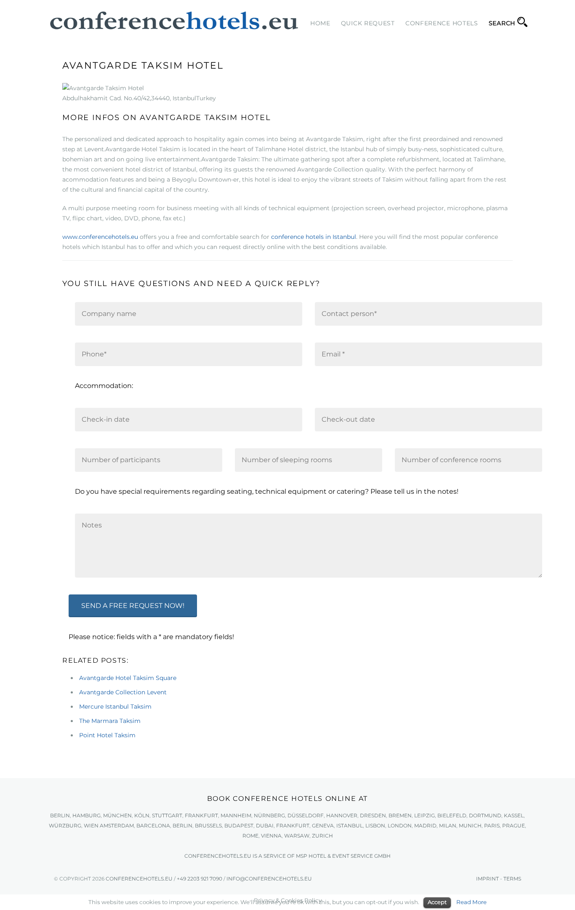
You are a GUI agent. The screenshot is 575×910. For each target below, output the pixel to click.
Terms (512, 878)
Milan (447, 825)
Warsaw (296, 835)
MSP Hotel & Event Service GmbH (343, 856)
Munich (470, 825)
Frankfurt (201, 815)
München (117, 815)
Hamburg (86, 815)
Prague (513, 825)
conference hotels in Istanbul (313, 237)
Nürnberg (269, 815)
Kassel (514, 815)
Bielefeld (451, 815)
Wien (91, 825)
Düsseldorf (306, 815)
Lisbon (375, 825)
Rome (250, 835)
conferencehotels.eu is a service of (240, 856)
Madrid (425, 825)
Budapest (238, 825)
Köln (141, 815)
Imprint (487, 878)
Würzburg (65, 825)
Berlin (60, 815)
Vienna (271, 835)
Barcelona (153, 825)
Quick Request (368, 23)
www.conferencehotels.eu (100, 237)
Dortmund (485, 815)
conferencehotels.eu (138, 878)
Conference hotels (441, 23)
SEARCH (502, 23)
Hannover (341, 815)
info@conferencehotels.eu (269, 878)
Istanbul (349, 825)
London (400, 825)
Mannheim (236, 815)
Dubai (265, 825)
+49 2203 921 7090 (199, 878)
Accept (437, 902)
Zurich (322, 835)
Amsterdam (117, 825)
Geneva (323, 825)
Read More (471, 902)
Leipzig (424, 815)
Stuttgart (167, 815)
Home (320, 23)
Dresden (373, 815)
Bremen (400, 815)
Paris (492, 825)
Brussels (208, 825)
